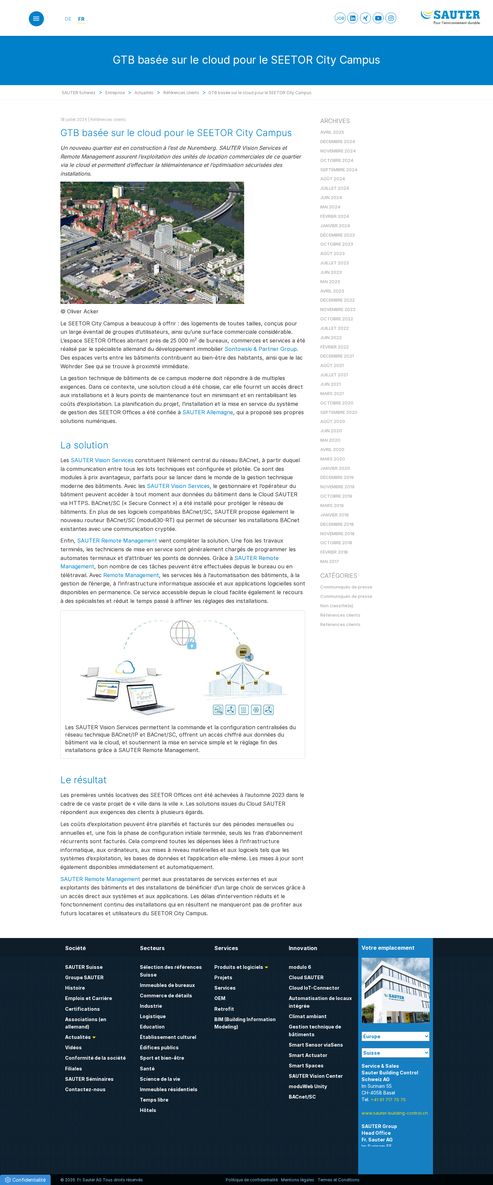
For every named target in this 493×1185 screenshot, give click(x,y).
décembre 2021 (337, 356)
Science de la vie (160, 1079)
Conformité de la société (95, 1058)
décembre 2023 (337, 235)
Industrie (151, 1006)
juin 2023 (331, 272)
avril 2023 (332, 291)
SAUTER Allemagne (207, 412)
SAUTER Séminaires (89, 1079)
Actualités (78, 1037)
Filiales (73, 1068)
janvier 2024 (335, 225)
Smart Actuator (308, 1055)
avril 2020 (332, 449)
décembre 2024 (337, 141)
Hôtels (148, 1110)
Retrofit (224, 1009)
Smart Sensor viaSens (316, 1045)
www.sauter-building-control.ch (395, 1113)
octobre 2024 (336, 160)
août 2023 (332, 253)
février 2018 (334, 552)
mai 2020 (330, 440)
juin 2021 (330, 384)
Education (152, 1027)
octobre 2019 (336, 496)
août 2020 (332, 421)
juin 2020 (331, 430)
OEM (219, 998)
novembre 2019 (337, 486)
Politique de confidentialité (252, 1179)
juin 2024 (331, 197)
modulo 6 (300, 967)
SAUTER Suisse (84, 967)
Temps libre (154, 1100)
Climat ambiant (308, 1016)
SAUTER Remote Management (117, 540)
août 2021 (332, 365)
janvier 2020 (335, 468)
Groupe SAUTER (84, 977)
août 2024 (332, 178)
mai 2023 (330, 281)
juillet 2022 (334, 328)
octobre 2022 (336, 318)
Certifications (82, 1009)
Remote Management (131, 575)
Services (225, 988)
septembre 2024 (339, 169)
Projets (223, 977)
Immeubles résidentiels (169, 1089)
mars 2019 (332, 505)
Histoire (75, 988)
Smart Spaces (306, 1065)
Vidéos (73, 1047)
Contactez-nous (85, 1089)
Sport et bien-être (162, 1058)
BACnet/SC (302, 1097)
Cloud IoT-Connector (314, 988)
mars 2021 (332, 393)
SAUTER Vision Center (316, 1076)
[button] (25, 1180)
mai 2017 (329, 561)
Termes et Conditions (339, 1179)
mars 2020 (332, 458)
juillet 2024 (334, 188)
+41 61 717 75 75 (388, 1099)
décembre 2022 (337, 300)
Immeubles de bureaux (167, 985)
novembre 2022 (337, 309)
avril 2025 (332, 132)
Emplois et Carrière (88, 998)
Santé (147, 1068)
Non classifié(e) (336, 605)
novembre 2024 (338, 150)
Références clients (108, 119)
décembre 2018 (337, 524)
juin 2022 (331, 337)
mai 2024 (330, 206)
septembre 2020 (339, 412)
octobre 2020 (336, 403)
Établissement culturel (168, 1037)
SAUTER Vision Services (102, 460)
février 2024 (334, 216)
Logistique (153, 1016)
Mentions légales (297, 1179)
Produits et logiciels (238, 967)
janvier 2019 (334, 514)
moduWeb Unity (308, 1086)
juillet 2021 (334, 374)
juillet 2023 (334, 262)
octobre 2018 (336, 542)
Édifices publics (159, 1047)
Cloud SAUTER (306, 977)
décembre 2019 (337, 477)
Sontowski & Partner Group (261, 349)
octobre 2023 (336, 244)
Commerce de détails (166, 995)
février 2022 (334, 347)
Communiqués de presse (346, 586)
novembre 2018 (337, 533)
